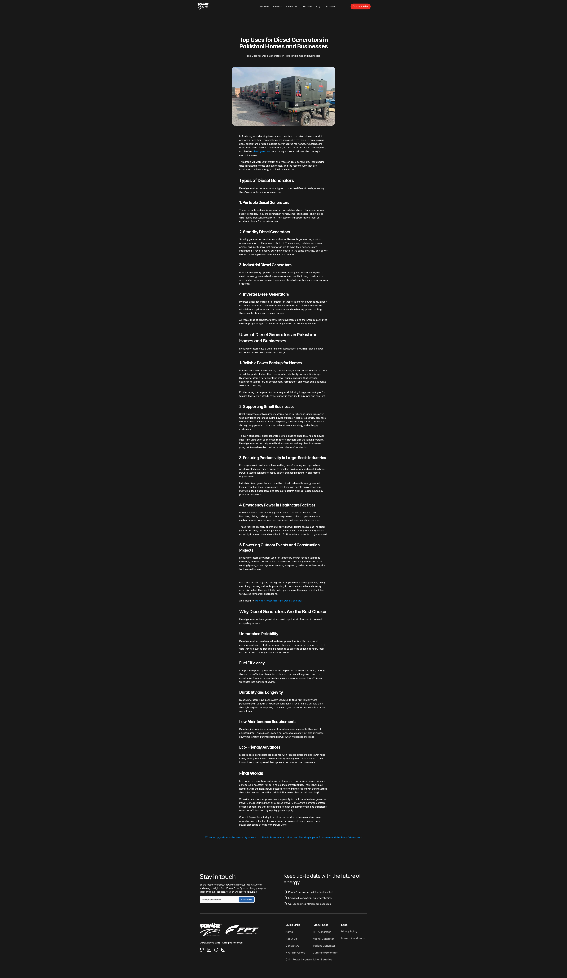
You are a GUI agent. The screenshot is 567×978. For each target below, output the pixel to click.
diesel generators (262, 151)
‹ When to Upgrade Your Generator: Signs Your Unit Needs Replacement (244, 837)
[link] (361, 6)
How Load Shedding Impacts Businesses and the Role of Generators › (325, 837)
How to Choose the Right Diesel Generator (278, 600)
